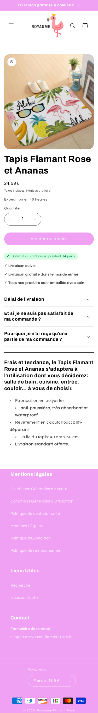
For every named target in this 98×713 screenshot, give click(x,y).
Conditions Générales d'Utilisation (41, 501)
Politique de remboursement (36, 551)
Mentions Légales (26, 526)
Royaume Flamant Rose (56, 710)
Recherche (20, 585)
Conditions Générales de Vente (38, 489)
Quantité (12, 208)
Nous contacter (24, 598)
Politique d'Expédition (30, 538)
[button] (11, 26)
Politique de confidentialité (35, 514)
